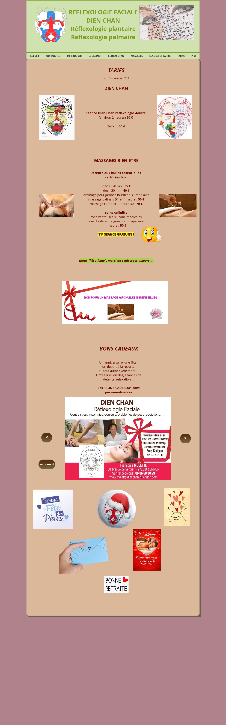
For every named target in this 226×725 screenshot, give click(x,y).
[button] (167, 22)
